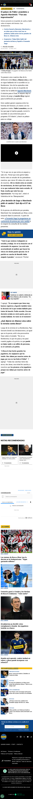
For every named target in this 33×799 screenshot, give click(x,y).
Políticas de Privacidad (7, 754)
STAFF (13, 744)
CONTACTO (20, 744)
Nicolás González (8, 47)
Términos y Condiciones (23, 729)
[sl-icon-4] (28, 737)
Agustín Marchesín (24, 91)
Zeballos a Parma (19, 1)
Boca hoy (11, 1)
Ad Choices (4, 751)
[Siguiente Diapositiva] (32, 454)
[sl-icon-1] (17, 737)
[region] (16, 504)
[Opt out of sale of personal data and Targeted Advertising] (2, 796)
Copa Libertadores (7, 435)
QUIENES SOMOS (5, 744)
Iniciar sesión (21, 490)
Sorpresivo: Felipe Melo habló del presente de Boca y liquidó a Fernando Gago (17, 41)
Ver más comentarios (15, 235)
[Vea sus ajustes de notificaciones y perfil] (30, 502)
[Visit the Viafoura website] (28, 518)
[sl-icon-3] (24, 737)
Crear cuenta (28, 490)
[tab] (7, 502)
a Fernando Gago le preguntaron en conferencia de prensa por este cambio (16, 219)
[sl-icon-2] (21, 737)
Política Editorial (18, 754)
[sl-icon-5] (31, 737)
